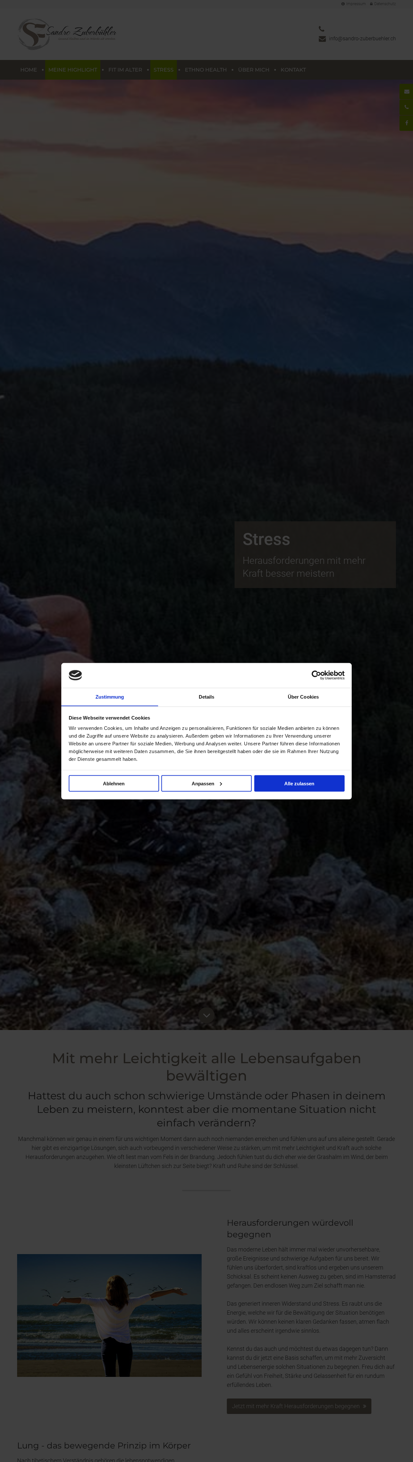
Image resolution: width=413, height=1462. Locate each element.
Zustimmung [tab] (110, 696)
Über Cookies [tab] (303, 696)
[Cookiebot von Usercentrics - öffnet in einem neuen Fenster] (316, 675)
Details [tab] (207, 696)
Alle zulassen (299, 783)
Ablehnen (114, 783)
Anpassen (203, 783)
